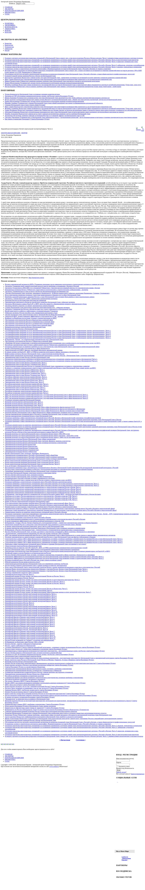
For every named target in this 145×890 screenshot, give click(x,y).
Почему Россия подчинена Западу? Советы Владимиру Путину (26, 692)
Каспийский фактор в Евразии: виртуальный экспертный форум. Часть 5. (30, 624)
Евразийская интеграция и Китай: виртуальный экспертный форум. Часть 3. (31, 597)
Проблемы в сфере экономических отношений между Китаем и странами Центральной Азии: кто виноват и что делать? (45, 544)
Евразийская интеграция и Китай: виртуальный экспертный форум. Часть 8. (31, 608)
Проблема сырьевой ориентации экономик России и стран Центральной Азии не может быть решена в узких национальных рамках (49, 297)
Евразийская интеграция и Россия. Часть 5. (19, 603)
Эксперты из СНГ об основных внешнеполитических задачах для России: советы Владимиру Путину (39, 96)
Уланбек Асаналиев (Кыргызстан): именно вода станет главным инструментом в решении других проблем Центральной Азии (47, 114)
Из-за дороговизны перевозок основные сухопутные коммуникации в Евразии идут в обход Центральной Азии (42, 295)
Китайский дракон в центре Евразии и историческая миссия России (28, 553)
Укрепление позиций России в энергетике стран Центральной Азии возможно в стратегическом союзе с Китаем (43, 524)
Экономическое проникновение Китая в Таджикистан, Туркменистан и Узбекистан (33, 670)
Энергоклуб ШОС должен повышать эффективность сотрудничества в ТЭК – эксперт (34, 316)
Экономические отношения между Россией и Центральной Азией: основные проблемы (34, 457)
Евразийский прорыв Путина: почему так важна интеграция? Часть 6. (28, 590)
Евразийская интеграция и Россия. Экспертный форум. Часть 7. (26, 628)
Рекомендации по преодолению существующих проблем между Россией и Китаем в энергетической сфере (41, 507)
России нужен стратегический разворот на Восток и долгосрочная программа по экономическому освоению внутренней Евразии (49, 469)
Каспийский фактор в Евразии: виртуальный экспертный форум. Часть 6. (30, 626)
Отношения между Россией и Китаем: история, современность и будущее (30, 478)
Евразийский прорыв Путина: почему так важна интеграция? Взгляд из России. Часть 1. (35, 576)
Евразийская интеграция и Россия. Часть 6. (19, 604)
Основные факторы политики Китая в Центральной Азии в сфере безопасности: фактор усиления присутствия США (44, 411)
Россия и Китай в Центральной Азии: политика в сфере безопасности (28, 476)
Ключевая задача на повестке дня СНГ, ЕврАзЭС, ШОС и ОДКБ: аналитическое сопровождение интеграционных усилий (46, 548)
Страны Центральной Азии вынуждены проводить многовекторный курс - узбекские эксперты (37, 307)
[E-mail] (142, 130)
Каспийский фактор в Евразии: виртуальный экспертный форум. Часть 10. (30, 637)
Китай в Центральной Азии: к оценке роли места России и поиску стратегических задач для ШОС (38, 480)
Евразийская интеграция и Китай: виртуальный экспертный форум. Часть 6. (31, 601)
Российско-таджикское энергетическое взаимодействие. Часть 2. (26, 393)
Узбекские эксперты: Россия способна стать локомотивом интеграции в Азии (31, 313)
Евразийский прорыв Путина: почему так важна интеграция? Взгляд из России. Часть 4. (35, 583)
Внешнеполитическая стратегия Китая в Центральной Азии (25, 327)
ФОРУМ (24, 133)
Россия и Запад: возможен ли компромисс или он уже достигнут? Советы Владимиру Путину (36, 688)
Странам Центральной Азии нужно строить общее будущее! (25, 105)
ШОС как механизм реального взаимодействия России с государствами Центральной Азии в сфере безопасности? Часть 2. (46, 396)
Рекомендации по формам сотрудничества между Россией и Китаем (28, 517)
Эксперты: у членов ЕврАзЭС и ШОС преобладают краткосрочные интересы (31, 298)
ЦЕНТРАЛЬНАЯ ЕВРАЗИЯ (11, 133)
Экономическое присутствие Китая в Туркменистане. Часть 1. (26, 362)
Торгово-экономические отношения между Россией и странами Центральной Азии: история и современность (42, 414)
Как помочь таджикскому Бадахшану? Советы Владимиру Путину (27, 119)
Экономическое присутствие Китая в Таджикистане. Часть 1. (25, 373)
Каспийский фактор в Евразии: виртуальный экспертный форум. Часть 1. (30, 617)
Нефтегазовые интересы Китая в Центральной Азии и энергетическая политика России (34, 354)
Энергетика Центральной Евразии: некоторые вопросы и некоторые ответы (30, 473)
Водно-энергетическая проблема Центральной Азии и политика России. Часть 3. (32, 464)
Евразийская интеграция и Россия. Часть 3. (19, 585)
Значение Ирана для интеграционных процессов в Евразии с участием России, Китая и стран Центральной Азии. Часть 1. (46, 569)
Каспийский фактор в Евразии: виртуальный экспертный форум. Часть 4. (30, 622)
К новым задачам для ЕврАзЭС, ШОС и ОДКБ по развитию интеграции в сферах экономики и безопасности (42, 352)
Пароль (118, 762)
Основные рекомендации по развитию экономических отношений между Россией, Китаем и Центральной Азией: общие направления (50, 425)
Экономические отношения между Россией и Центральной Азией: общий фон (31, 455)
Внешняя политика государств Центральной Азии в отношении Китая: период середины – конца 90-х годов (41, 435)
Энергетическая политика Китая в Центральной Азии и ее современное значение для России (36, 564)
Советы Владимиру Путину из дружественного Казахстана (25, 667)
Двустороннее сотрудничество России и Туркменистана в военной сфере (29, 322)
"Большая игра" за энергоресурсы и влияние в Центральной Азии (27, 699)
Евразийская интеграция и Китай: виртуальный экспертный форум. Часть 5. (31, 599)
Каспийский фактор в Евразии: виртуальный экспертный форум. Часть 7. (30, 631)
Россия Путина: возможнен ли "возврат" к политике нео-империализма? (29, 640)
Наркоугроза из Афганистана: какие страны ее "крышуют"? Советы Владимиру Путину (34, 708)
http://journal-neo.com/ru (36, 277)
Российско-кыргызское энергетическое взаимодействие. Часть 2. (27, 386)
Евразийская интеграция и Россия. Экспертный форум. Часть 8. (26, 629)
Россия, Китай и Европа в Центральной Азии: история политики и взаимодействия (33, 653)
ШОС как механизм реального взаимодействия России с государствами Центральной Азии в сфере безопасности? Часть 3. (46, 398)
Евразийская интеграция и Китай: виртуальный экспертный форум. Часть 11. (31, 613)
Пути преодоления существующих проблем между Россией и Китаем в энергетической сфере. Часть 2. (39, 505)
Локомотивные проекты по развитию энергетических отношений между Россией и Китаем (36, 512)
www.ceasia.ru (54, 766)
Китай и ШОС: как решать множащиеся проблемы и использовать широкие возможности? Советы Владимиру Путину (45, 683)
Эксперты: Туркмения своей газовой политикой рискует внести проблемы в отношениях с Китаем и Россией (42, 286)
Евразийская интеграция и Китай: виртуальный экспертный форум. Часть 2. (31, 596)
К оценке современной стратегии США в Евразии (22, 572)
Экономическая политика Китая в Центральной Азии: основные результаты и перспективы (36, 443)
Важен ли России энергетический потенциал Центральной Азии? (27, 501)
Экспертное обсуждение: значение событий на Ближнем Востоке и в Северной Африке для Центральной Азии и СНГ (45, 115)
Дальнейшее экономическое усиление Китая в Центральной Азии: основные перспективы (35, 471)
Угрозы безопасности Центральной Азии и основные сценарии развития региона (32, 94)
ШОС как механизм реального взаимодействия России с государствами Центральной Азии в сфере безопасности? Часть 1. (46, 395)
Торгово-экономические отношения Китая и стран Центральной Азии (28, 416)
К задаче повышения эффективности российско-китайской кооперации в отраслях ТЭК (34, 521)
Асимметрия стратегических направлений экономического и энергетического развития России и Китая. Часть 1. (43, 487)
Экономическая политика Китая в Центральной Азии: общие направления (30, 439)
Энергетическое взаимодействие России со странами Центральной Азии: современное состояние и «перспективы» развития (47, 366)
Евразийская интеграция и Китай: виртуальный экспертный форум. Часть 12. (31, 615)
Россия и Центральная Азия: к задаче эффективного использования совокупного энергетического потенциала (42, 549)
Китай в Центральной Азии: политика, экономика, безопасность (27, 453)
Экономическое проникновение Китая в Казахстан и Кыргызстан (27, 674)
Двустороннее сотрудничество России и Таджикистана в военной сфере (29, 323)
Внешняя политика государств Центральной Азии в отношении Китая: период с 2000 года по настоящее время (42, 437)
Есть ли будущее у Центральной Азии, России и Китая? (24, 466)
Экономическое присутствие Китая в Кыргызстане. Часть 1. (25, 387)
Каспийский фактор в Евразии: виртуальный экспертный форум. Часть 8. (30, 633)
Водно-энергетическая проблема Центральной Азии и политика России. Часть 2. (32, 462)
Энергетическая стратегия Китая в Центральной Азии (23, 546)
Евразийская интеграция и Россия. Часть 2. (19, 578)
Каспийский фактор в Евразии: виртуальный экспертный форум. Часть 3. (30, 621)
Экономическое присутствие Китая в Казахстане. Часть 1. (24, 380)
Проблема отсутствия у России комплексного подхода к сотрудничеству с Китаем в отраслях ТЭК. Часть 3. (41, 500)
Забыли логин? (121, 772)
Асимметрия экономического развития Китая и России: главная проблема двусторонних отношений (39, 672)
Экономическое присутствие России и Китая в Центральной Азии (27, 357)
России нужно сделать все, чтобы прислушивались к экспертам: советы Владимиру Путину (36, 649)
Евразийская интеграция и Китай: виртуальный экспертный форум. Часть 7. (31, 606)
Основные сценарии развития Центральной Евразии (23, 400)
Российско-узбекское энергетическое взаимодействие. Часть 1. (26, 377)
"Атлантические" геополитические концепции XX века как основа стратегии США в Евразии (37, 533)
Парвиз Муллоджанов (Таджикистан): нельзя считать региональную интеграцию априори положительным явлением (44, 83)
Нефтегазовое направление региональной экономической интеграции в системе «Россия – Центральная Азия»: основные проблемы (49, 355)
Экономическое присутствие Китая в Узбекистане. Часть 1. (25, 370)
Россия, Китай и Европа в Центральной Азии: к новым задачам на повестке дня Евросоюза (36, 565)
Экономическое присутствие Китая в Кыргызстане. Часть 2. (25, 389)
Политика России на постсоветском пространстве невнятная (25, 300)
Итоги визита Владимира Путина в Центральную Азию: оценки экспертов (30, 706)
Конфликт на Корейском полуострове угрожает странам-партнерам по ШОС (31, 318)
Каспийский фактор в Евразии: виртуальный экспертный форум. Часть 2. (30, 619)
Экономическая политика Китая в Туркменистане (22, 450)
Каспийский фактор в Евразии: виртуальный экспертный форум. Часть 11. (30, 638)
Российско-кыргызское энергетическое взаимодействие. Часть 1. (27, 384)
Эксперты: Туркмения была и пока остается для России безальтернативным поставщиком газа (37, 291)
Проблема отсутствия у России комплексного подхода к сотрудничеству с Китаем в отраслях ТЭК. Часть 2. (41, 498)
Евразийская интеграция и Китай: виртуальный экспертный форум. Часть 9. (31, 610)
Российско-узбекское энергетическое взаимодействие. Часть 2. (26, 379)
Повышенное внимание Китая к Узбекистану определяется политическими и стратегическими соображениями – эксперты (46, 290)
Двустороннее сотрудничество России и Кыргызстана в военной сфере (29, 320)
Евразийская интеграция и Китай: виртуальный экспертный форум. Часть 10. (31, 612)
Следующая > (81, 740)
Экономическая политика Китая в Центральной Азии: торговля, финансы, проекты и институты (37, 441)
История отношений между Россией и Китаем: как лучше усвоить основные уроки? (33, 560)
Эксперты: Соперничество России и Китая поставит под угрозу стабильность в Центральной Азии (38, 309)
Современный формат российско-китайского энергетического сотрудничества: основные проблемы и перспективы (44, 677)
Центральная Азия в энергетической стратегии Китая (23, 656)
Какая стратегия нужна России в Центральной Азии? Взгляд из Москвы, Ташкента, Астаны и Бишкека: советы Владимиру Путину (49, 660)
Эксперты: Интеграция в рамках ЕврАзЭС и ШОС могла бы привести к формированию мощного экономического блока (46, 304)
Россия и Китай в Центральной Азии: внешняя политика (24, 475)
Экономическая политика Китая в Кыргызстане (21, 446)
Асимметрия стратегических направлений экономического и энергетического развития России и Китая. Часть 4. (43, 492)
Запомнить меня (124, 766)
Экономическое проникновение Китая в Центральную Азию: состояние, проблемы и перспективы (38, 669)
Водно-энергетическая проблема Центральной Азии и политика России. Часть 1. (32, 460)
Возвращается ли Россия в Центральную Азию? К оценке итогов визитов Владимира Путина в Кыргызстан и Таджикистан (47, 709)
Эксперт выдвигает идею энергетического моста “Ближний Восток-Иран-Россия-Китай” (35, 314)
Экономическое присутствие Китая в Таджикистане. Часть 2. (25, 375)
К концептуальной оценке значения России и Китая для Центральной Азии (30, 76)
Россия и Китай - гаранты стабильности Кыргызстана (23, 644)
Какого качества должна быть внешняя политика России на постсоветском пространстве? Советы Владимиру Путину (45, 693)
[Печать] (138, 129)
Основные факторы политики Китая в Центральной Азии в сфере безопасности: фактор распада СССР (40, 407)
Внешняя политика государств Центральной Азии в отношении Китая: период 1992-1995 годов (37, 434)
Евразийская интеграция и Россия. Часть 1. (19, 574)
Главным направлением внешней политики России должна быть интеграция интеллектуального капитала (41, 711)
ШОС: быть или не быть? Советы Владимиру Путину (23, 685)
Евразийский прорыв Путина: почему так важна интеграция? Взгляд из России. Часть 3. (35, 581)
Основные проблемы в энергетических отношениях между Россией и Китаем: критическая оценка (38, 482)
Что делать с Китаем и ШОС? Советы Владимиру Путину (24, 681)
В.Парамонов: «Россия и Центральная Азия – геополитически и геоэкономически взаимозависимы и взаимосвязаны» (45, 530)
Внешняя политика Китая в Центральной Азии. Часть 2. (24, 403)
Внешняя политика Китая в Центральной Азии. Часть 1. (24, 402)
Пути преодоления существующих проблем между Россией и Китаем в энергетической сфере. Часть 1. (39, 503)
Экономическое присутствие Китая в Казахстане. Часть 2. (24, 382)
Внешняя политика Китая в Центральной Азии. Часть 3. (24, 405)
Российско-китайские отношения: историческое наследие (24, 676)
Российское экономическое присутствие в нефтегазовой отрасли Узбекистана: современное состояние (39, 345)
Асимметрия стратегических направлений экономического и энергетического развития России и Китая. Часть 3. (43, 491)
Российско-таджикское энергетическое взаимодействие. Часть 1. (26, 391)
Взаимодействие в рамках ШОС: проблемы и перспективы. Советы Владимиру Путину (35, 704)
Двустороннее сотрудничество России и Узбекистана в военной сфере (28, 341)
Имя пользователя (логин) (125, 758)
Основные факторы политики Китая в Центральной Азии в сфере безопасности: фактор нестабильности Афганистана (45, 409)
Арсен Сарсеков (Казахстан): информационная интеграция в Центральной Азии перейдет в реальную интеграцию (44, 717)
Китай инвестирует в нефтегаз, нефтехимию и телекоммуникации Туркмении (31, 311)
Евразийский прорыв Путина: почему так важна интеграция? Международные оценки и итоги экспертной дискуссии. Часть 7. (48, 592)
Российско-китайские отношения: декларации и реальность (25, 679)
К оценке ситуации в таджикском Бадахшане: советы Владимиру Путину (30, 697)
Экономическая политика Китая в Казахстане (20, 444)
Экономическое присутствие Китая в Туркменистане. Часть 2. (26, 364)
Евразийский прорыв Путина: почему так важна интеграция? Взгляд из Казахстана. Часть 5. (36, 588)
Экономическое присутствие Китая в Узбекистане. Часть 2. (25, 371)
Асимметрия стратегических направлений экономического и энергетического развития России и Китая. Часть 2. (43, 489)
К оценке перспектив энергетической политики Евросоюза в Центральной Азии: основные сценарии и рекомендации (45, 528)
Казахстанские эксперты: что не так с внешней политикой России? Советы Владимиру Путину (37, 686)
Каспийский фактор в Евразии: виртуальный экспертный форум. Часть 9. (30, 635)
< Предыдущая (64, 740)
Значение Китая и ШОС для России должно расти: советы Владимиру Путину (31, 690)
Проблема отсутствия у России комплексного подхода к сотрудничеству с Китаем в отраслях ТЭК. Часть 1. (41, 496)
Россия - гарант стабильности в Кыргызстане (20, 645)
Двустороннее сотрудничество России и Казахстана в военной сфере (28, 325)
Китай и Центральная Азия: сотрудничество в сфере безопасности (27, 348)
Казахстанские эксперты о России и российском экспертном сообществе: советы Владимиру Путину (39, 665)
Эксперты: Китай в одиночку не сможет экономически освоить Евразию (29, 306)
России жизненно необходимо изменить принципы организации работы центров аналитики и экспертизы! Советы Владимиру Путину (51, 695)
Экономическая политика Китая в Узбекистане (21, 451)
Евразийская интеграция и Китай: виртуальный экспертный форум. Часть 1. (31, 594)
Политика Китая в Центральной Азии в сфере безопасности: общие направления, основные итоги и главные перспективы (46, 412)
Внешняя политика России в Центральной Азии (21, 329)
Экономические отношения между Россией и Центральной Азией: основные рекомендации (36, 459)
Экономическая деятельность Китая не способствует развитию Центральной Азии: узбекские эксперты (40, 302)
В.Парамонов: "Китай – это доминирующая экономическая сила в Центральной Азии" (34, 339)
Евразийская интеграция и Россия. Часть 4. (19, 587)
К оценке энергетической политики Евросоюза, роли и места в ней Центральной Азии (34, 526)
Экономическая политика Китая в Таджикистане (21, 448)
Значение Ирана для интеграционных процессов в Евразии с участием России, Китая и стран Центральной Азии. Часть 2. (46, 571)
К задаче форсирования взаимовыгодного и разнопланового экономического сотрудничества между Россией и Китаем (45, 519)
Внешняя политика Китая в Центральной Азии (21, 661)
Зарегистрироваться (137, 774)
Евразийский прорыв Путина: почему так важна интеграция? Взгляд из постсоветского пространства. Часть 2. (42, 580)
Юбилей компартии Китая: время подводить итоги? (22, 562)
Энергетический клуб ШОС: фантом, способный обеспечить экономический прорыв (33, 350)
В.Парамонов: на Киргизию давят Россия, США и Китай (24, 642)
